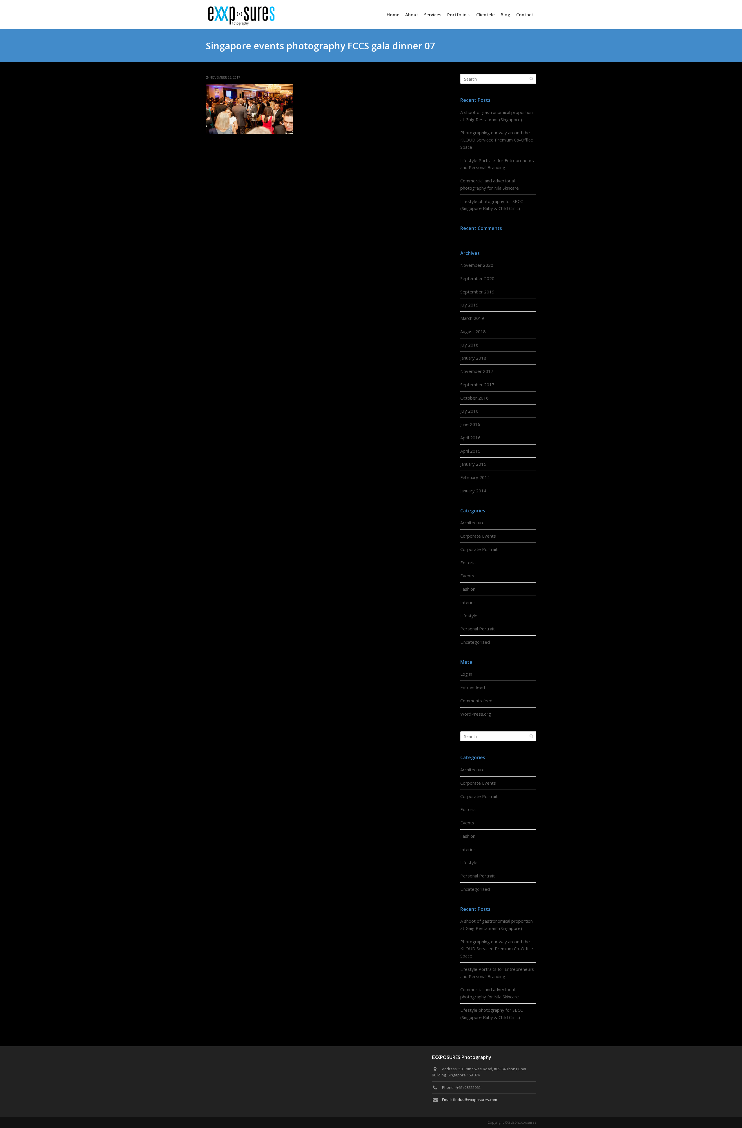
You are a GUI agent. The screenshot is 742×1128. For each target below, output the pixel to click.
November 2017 (476, 371)
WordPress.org (475, 714)
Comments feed (476, 700)
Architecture (472, 522)
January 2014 (473, 491)
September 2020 (477, 278)
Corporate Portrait (479, 549)
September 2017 (477, 384)
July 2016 (469, 411)
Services (432, 14)
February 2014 (475, 477)
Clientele (485, 14)
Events (467, 575)
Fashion (467, 589)
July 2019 (469, 305)
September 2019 (477, 292)
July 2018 (469, 345)
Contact (524, 14)
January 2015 (473, 464)
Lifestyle (468, 616)
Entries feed (472, 687)
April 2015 (470, 451)
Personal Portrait (477, 629)
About (411, 14)
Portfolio (457, 14)
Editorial (468, 562)
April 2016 (470, 437)
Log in (466, 674)
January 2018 (473, 358)
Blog (505, 14)
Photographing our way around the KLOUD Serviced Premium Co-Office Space (496, 140)
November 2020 (476, 265)
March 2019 (472, 318)
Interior (467, 602)
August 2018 (473, 331)
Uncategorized (475, 642)
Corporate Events (478, 536)
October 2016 (474, 398)
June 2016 (470, 424)
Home (393, 14)
